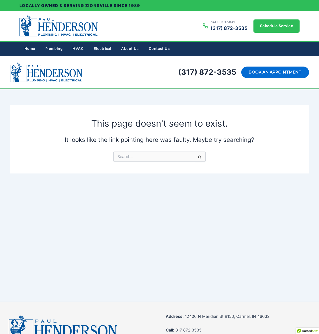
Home (29, 48)
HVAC (78, 48)
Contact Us (159, 48)
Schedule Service (276, 25)
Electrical (102, 48)
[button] (275, 72)
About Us (130, 48)
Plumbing (54, 48)
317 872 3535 (184, 330)
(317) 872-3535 (207, 72)
